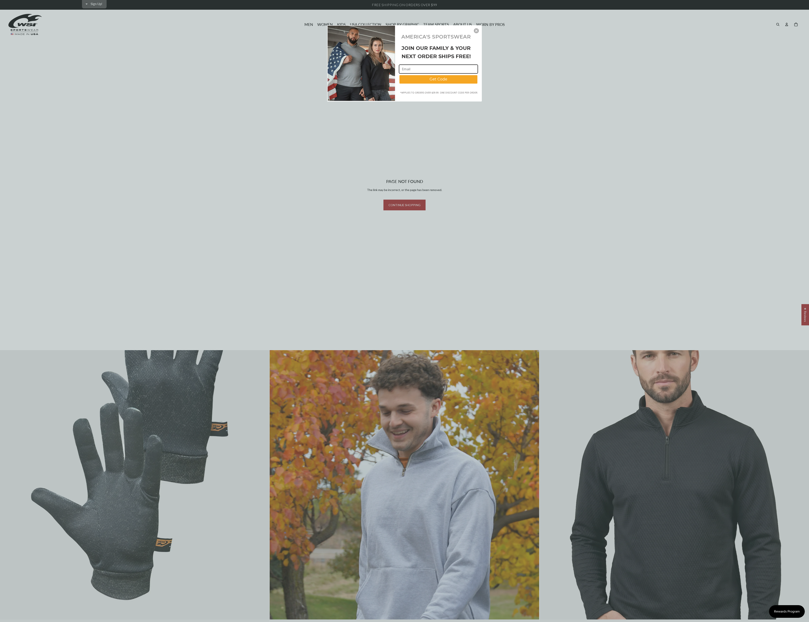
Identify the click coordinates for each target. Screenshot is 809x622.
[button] (476, 30)
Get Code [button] (438, 79)
